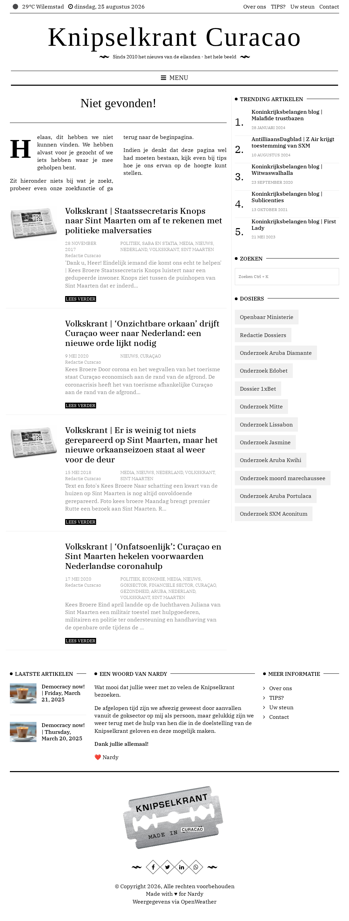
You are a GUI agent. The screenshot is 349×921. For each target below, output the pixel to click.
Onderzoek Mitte (261, 406)
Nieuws (204, 243)
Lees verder (80, 299)
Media (186, 243)
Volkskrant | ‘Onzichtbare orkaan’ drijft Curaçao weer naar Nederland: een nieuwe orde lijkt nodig (142, 333)
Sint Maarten (197, 249)
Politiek (130, 243)
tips (222, 157)
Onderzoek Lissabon (266, 424)
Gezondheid (134, 591)
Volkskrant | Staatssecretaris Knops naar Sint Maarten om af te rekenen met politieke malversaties (143, 220)
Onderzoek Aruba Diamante (276, 352)
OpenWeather (198, 901)
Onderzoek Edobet (264, 370)
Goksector (133, 585)
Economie (153, 579)
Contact (329, 6)
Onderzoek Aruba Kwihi (270, 460)
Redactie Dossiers (263, 335)
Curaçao (150, 356)
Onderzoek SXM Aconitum (273, 513)
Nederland (133, 249)
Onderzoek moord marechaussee (282, 478)
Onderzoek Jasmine (265, 442)
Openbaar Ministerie (266, 316)
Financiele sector (171, 585)
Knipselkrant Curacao (175, 37)
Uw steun (302, 6)
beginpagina (176, 137)
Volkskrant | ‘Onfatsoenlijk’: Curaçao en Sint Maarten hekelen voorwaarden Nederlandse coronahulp (143, 556)
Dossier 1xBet (258, 388)
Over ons (254, 6)
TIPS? (278, 6)
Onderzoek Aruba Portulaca (276, 495)
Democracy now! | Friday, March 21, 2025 (63, 693)
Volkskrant (164, 249)
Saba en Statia (159, 243)
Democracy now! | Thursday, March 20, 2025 (63, 731)
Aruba (158, 591)
